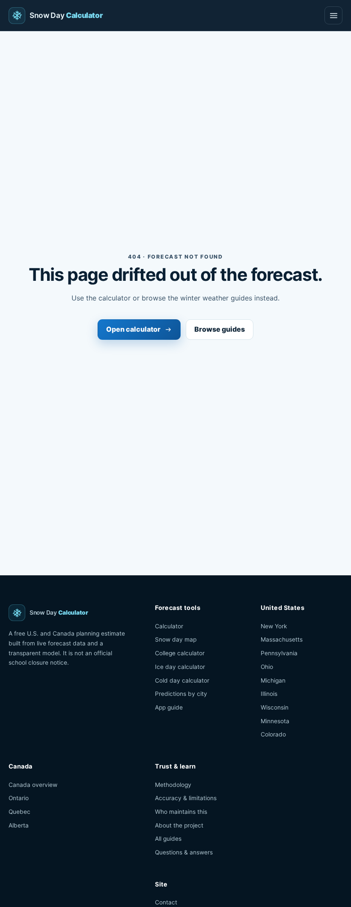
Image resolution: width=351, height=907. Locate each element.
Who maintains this (181, 811)
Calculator (169, 626)
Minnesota (275, 721)
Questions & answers (184, 852)
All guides (168, 838)
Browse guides (219, 329)
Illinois (269, 693)
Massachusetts (282, 639)
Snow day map (175, 639)
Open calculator (133, 329)
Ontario (19, 798)
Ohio (267, 666)
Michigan (273, 680)
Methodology (173, 784)
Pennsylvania (279, 653)
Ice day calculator (180, 666)
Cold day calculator (182, 680)
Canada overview (33, 784)
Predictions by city (181, 693)
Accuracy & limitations (186, 798)
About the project (179, 825)
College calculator (180, 653)
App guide (169, 707)
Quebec (19, 811)
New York (274, 626)
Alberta (19, 825)
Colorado (273, 734)
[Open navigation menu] (333, 15)
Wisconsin (275, 707)
